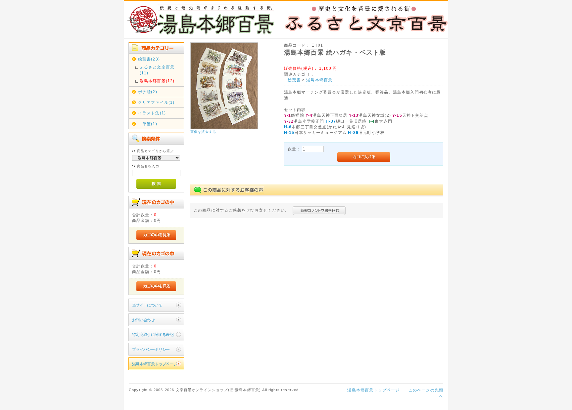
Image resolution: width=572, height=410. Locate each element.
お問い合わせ (143, 320)
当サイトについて (147, 305)
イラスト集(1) (152, 113)
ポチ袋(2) (147, 92)
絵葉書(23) (149, 59)
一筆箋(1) (147, 124)
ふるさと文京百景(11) (157, 70)
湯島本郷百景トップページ (154, 364)
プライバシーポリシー (151, 349)
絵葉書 (294, 80)
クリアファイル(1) (156, 102)
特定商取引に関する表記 (153, 334)
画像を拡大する (203, 132)
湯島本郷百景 (319, 80)
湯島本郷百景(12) (157, 81)
